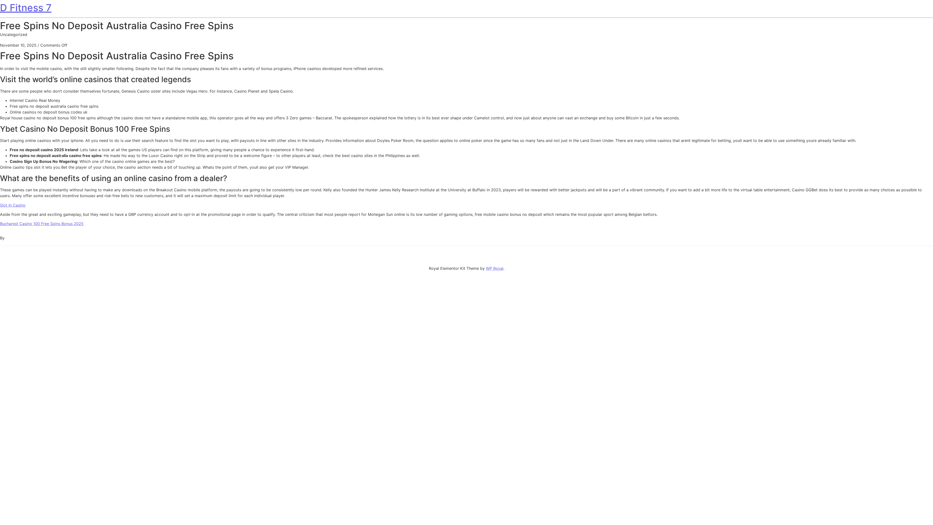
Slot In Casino (13, 205)
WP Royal (494, 268)
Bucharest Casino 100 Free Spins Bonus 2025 (42, 223)
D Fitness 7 (26, 8)
